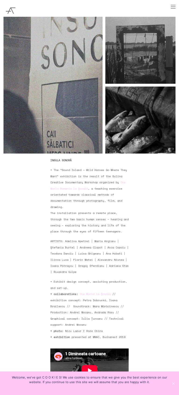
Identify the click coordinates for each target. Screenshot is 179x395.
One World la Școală (96, 294)
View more (53, 85)
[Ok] (173, 383)
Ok (86, 388)
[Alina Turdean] (10, 15)
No (93, 388)
